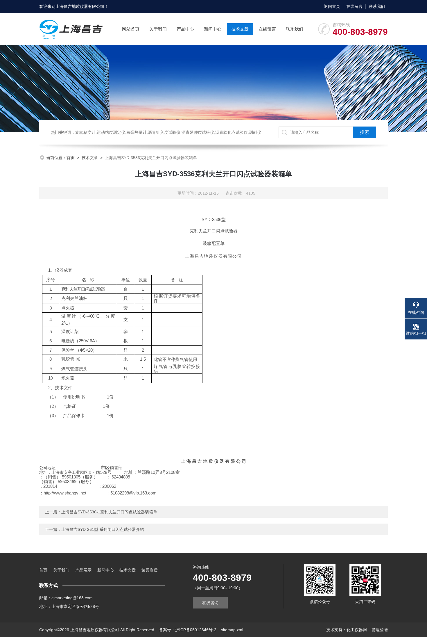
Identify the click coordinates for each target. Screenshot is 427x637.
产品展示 (83, 570)
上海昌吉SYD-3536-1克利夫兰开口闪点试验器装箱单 (109, 512)
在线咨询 (210, 602)
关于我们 (158, 28)
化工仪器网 (357, 629)
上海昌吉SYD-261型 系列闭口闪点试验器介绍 (102, 529)
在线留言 (354, 6)
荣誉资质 (149, 570)
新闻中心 (212, 28)
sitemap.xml (232, 629)
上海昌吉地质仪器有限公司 (79, 6)
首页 (71, 157)
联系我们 (377, 6)
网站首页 (130, 28)
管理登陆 (380, 629)
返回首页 (332, 6)
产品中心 (185, 28)
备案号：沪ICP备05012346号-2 (187, 629)
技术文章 (240, 28)
